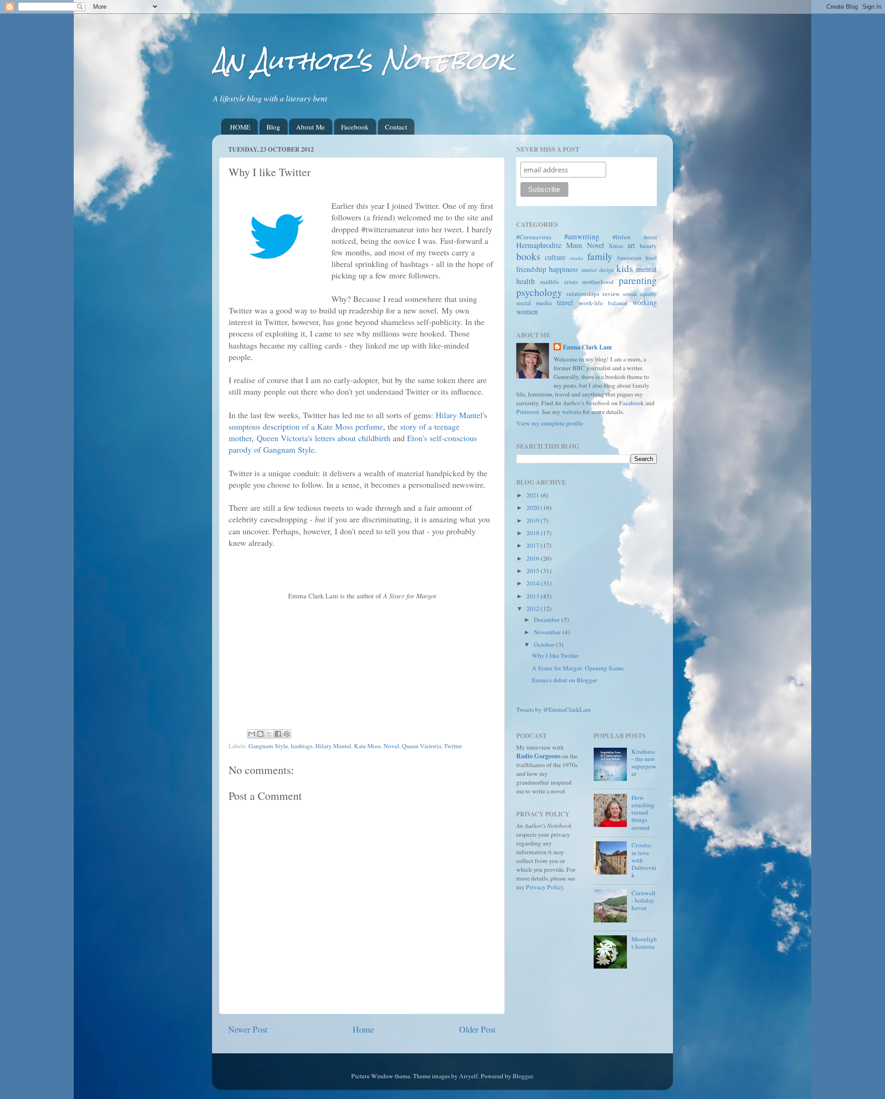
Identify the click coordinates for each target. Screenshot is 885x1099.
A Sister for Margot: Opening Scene (578, 668)
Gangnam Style (268, 746)
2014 (533, 583)
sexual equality (640, 293)
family (600, 256)
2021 (533, 495)
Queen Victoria (421, 746)
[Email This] (251, 734)
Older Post (477, 1029)
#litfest (622, 237)
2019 (533, 520)
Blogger (523, 1076)
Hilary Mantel (333, 746)
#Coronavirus (533, 237)
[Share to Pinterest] (286, 734)
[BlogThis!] (260, 734)
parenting (638, 280)
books (528, 256)
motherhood (598, 282)
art (631, 245)
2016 (533, 558)
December (547, 619)
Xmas (615, 246)
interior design (597, 269)
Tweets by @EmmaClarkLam (553, 709)
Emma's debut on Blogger (564, 680)
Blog (273, 126)
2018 (533, 533)
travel (565, 302)
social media (534, 303)
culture (555, 257)
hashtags (302, 746)
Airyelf (468, 1076)
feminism (629, 258)
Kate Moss (367, 746)
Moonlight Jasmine (644, 943)
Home (363, 1029)
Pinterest (527, 412)
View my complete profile (549, 423)
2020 (533, 507)
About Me (310, 126)
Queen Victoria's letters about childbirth (323, 437)
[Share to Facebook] (278, 734)
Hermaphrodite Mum (549, 245)
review (611, 294)
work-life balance (603, 303)
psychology (539, 292)
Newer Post (247, 1029)
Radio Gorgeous (538, 756)
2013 (533, 596)
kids (624, 268)
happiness (563, 269)
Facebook (355, 126)
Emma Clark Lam (587, 347)
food (651, 258)
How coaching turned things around (643, 812)
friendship (531, 269)
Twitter (453, 746)
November (548, 632)
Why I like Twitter (555, 655)
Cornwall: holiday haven (643, 900)
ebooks (576, 258)
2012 (533, 608)
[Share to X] (269, 734)
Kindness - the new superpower (643, 762)
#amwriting (581, 236)
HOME (240, 126)
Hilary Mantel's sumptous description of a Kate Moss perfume (358, 420)
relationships (582, 294)
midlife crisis (559, 282)
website (571, 412)
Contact (396, 126)
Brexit (650, 237)
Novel (391, 746)
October (545, 644)
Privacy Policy (544, 887)
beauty (648, 246)
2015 (533, 571)
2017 (533, 545)
